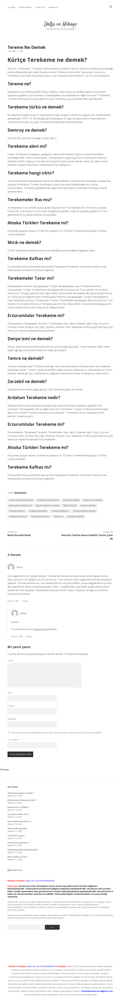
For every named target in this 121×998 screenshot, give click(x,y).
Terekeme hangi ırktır (38, 511)
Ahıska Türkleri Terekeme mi (21, 500)
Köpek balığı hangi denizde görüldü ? (23, 849)
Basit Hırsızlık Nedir (19, 535)
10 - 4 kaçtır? (13, 740)
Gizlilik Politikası (25, 7)
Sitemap (4, 769)
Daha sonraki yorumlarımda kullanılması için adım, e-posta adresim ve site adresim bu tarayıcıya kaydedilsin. (56, 732)
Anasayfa (11, 7)
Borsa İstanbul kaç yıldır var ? (20, 821)
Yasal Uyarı (40, 7)
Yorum (10, 660)
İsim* (10, 693)
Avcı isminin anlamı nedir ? (18, 814)
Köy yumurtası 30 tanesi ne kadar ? (22, 800)
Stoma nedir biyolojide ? (18, 828)
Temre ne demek (88, 505)
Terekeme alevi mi (16, 511)
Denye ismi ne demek (92, 500)
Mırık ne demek (70, 505)
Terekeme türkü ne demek (84, 511)
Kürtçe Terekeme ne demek (47, 505)
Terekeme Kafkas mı (60, 511)
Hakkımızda (53, 7)
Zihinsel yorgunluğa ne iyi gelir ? (21, 793)
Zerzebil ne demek (75, 516)
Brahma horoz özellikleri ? (18, 807)
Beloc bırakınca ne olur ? (18, 857)
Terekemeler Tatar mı (40, 516)
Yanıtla (25, 601)
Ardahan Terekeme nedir (48, 500)
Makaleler (21, 492)
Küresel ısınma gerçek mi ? (18, 842)
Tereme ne (58, 516)
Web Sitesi (12, 719)
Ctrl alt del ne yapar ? (16, 835)
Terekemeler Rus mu (17, 516)
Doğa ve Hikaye (60, 24)
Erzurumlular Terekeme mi (20, 505)
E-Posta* (11, 706)
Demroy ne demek (71, 500)
